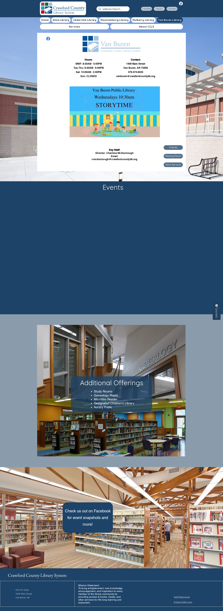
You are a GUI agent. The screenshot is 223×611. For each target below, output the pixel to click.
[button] (74, 26)
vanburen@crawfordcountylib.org (135, 76)
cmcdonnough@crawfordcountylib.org (114, 159)
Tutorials (216, 312)
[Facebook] (180, 3)
